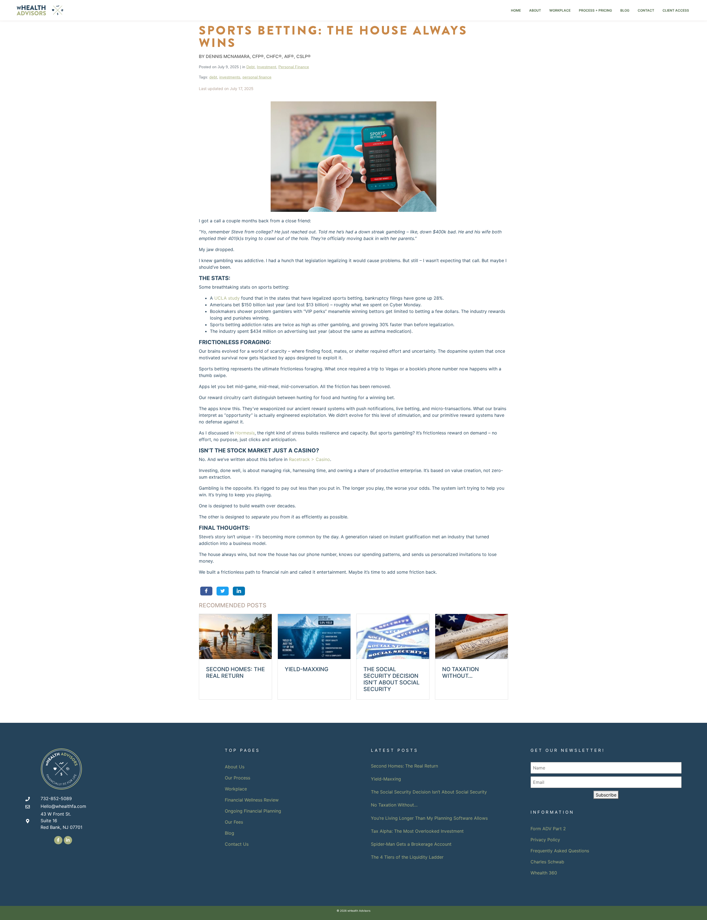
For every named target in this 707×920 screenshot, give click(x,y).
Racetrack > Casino (309, 459)
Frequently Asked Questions (560, 850)
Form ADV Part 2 (548, 828)
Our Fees (234, 822)
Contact (646, 10)
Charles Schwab (547, 861)
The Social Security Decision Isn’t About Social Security (429, 792)
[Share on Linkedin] (238, 591)
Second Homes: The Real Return (404, 766)
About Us (234, 766)
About (535, 10)
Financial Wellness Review (252, 800)
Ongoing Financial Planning (253, 811)
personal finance (256, 77)
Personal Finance (293, 67)
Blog (624, 10)
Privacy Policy (545, 839)
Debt (250, 67)
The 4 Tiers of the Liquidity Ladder (407, 857)
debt (213, 77)
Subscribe (606, 795)
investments (229, 77)
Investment (266, 67)
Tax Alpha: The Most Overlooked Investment (417, 831)
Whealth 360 (544, 873)
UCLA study (227, 298)
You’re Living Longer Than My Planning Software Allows (429, 818)
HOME (516, 10)
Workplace (560, 10)
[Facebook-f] (58, 840)
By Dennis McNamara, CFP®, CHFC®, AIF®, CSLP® (255, 56)
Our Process (237, 778)
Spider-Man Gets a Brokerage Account (411, 844)
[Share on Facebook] (206, 591)
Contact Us (237, 844)
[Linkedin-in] (68, 840)
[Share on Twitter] (222, 591)
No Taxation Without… (394, 805)
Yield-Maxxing (386, 779)
